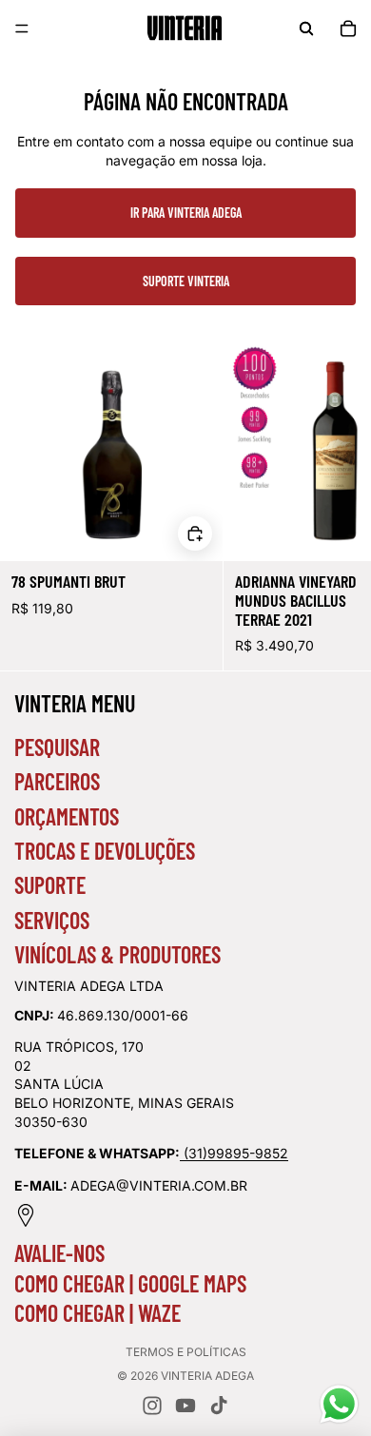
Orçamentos (66, 816)
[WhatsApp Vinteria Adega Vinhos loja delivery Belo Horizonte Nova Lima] (182, 1153)
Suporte (50, 885)
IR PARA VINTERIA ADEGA (186, 212)
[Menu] (22, 28)
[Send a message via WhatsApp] (339, 1404)
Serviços (51, 920)
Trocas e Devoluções (104, 850)
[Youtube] (185, 1405)
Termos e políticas (186, 1352)
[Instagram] (152, 1405)
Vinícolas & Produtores (117, 954)
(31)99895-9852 (236, 1153)
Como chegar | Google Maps (130, 1283)
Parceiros (57, 781)
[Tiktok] (218, 1405)
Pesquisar (57, 747)
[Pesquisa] (306, 28)
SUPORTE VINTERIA (186, 281)
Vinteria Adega (207, 1375)
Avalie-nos (59, 1253)
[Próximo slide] (335, 505)
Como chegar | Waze (97, 1313)
